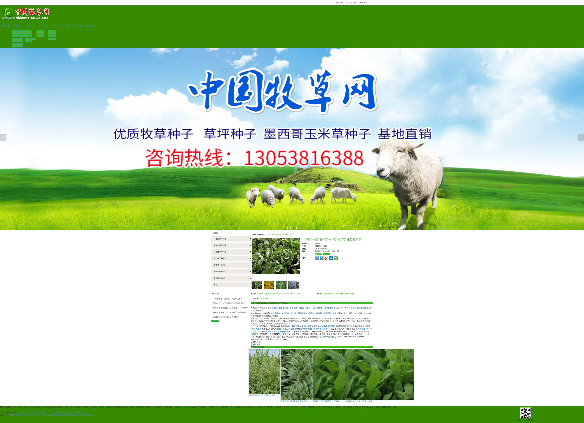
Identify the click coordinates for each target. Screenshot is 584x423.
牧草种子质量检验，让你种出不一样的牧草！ (231, 308)
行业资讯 (28, 36)
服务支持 (42, 26)
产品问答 (40, 36)
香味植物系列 (17, 44)
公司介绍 (52, 31)
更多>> (261, 347)
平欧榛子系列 (17, 41)
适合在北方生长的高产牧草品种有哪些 (228, 303)
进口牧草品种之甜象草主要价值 (226, 317)
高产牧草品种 (350, 3)
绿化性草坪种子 (18, 36)
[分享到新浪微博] (326, 258)
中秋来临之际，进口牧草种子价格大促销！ (230, 312)
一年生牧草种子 (18, 31)
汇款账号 (52, 36)
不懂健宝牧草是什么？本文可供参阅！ (228, 299)
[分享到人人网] (331, 258)
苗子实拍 (66, 26)
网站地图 (77, 412)
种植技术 (40, 33)
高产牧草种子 (34, 415)
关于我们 (54, 26)
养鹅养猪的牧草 (85, 415)
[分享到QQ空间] (322, 258)
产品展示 (17, 26)
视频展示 (28, 41)
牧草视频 (78, 26)
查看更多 (215, 321)
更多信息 (326, 254)
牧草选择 (30, 26)
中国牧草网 (362, 3)
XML (83, 412)
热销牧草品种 (30, 39)
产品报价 (52, 33)
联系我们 (90, 26)
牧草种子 (339, 3)
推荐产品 (288, 234)
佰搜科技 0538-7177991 (63, 412)
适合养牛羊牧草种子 (70, 415)
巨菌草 (43, 415)
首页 (269, 234)
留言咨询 (318, 254)
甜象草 (59, 415)
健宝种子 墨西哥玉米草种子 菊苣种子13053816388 (279, 294)
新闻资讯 (28, 33)
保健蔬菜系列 (17, 46)
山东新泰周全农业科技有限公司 (32, 412)
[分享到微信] (336, 258)
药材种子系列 (17, 39)
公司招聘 (52, 39)
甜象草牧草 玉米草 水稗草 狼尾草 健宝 (339, 294)
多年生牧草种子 (18, 33)
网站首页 (6, 26)
